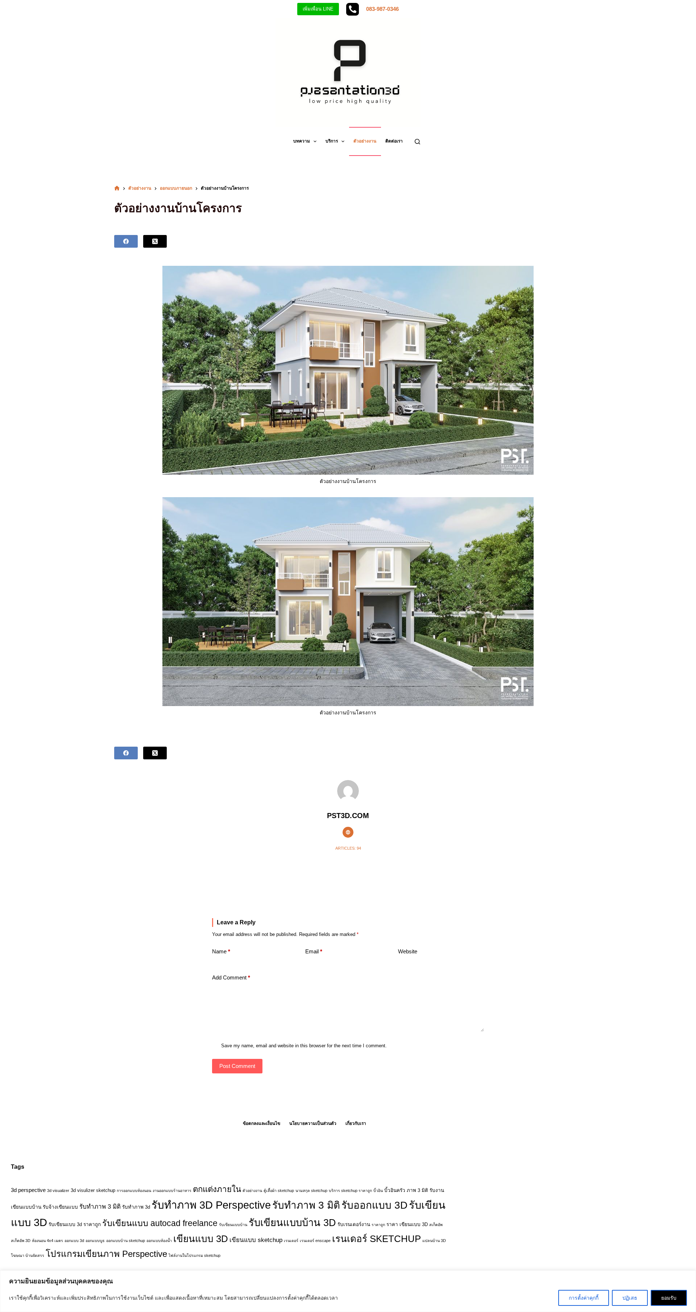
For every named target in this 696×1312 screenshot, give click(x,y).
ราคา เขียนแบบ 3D (407, 1224)
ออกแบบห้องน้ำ (159, 1240)
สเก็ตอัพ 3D (20, 1240)
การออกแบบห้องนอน (134, 1190)
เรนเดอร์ (291, 1240)
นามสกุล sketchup (311, 1190)
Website (407, 951)
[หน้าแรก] (117, 188)
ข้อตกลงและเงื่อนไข (261, 1123)
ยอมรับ (668, 1298)
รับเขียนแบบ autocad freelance (160, 1223)
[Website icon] (348, 832)
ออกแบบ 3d (74, 1240)
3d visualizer (58, 1190)
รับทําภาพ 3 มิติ (306, 1205)
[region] (348, 1291)
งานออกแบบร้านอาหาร (172, 1190)
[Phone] (352, 9)
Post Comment (237, 1066)
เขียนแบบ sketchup (255, 1240)
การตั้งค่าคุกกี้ (583, 1298)
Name (221, 951)
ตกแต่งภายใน (217, 1189)
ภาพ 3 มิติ (417, 1190)
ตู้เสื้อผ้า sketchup (279, 1190)
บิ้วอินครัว (394, 1190)
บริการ (332, 141)
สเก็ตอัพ (436, 1224)
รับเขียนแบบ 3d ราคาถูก (75, 1224)
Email (313, 951)
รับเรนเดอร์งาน (353, 1224)
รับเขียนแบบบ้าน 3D (292, 1222)
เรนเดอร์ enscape (315, 1240)
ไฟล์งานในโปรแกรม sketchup (194, 1255)
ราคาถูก (378, 1224)
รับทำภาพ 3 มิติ (100, 1206)
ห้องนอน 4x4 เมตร (47, 1240)
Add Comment (231, 977)
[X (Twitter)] (155, 241)
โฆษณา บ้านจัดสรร (27, 1255)
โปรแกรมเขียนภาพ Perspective (106, 1254)
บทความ (301, 141)
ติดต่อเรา (394, 141)
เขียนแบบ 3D (200, 1238)
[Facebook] (126, 241)
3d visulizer (83, 1190)
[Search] (417, 141)
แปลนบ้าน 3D (434, 1240)
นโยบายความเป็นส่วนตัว (312, 1123)
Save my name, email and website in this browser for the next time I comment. (304, 1045)
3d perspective (28, 1190)
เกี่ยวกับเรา (355, 1123)
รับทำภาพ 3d (136, 1207)
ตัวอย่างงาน (364, 141)
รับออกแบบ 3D (374, 1205)
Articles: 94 (348, 848)
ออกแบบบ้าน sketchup (125, 1240)
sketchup (105, 1190)
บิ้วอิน (378, 1190)
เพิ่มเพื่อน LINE (318, 9)
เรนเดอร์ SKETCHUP (376, 1238)
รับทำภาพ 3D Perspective (211, 1205)
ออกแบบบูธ (95, 1240)
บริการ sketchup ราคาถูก (350, 1190)
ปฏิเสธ (629, 1298)
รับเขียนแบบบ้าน (233, 1224)
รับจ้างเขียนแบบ (60, 1207)
